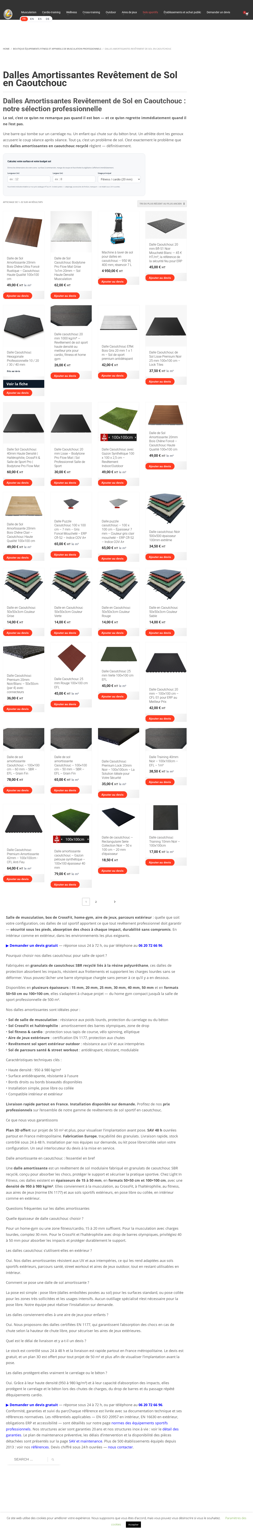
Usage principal (104, 173)
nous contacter (120, 1447)
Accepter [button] (133, 1524)
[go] (53, 1459)
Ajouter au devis (18, 295)
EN (32, 19)
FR (24, 19)
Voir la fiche (17, 384)
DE (47, 19)
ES (40, 19)
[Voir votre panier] (247, 14)
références (40, 1447)
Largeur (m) (58, 173)
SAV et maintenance (85, 1441)
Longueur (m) (13, 173)
